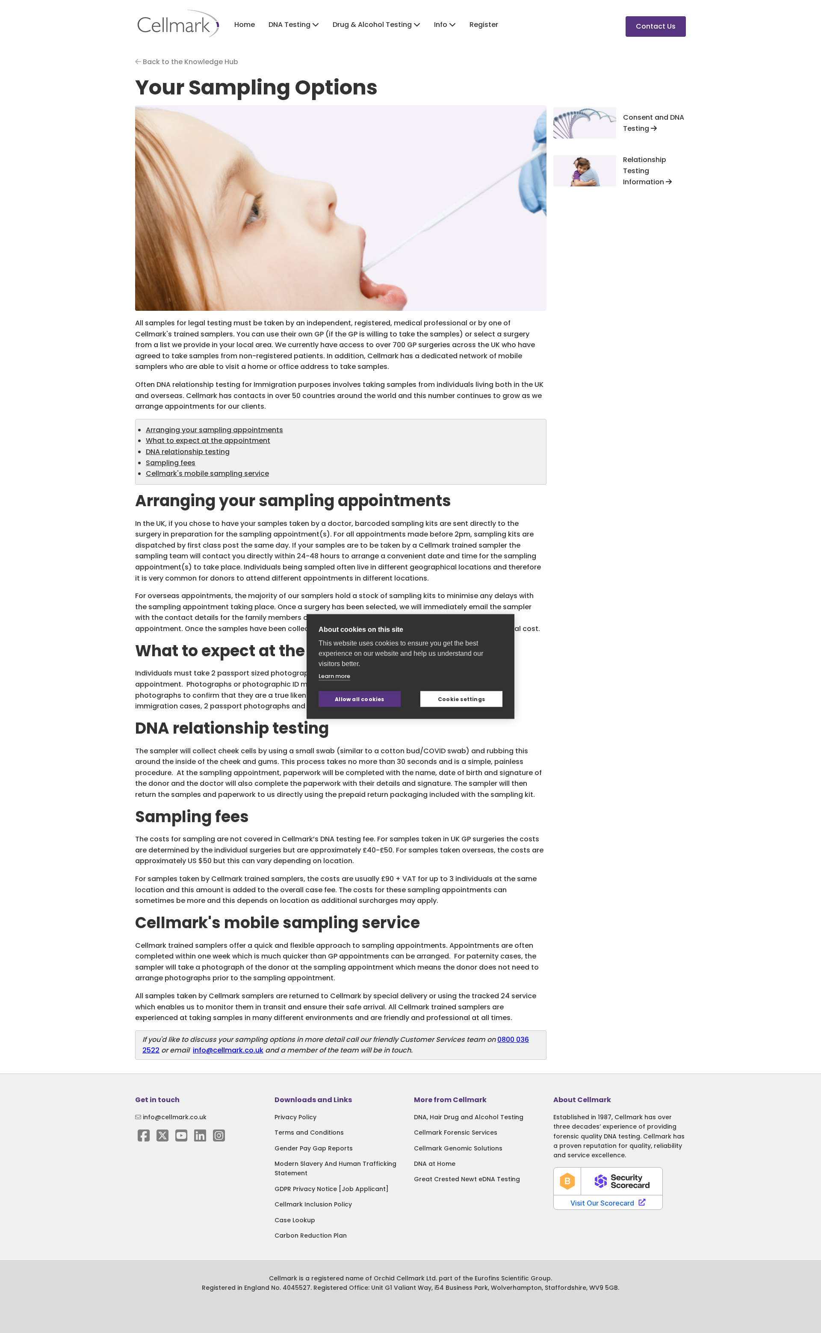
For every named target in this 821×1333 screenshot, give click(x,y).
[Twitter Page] (162, 1138)
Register (484, 24)
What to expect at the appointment (208, 440)
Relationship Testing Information (644, 170)
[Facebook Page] (143, 1138)
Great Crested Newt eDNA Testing (467, 1179)
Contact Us (656, 26)
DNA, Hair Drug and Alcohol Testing (468, 1117)
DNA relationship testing (188, 452)
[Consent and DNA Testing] (584, 122)
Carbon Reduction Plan (311, 1235)
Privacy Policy (295, 1117)
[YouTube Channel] (181, 1138)
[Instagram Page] (218, 1138)
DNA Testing (290, 24)
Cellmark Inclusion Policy (313, 1204)
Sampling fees (170, 463)
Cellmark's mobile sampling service (207, 473)
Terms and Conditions (309, 1132)
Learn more (334, 676)
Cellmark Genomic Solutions (458, 1148)
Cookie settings (461, 698)
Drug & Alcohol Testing (373, 24)
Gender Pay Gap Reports (314, 1148)
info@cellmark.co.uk (228, 1050)
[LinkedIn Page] (200, 1138)
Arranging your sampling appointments (214, 430)
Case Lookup (295, 1220)
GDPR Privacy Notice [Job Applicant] (332, 1189)
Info (441, 24)
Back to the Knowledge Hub (189, 62)
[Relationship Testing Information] (584, 170)
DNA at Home (434, 1163)
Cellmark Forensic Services (455, 1132)
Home (244, 24)
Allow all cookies (359, 698)
